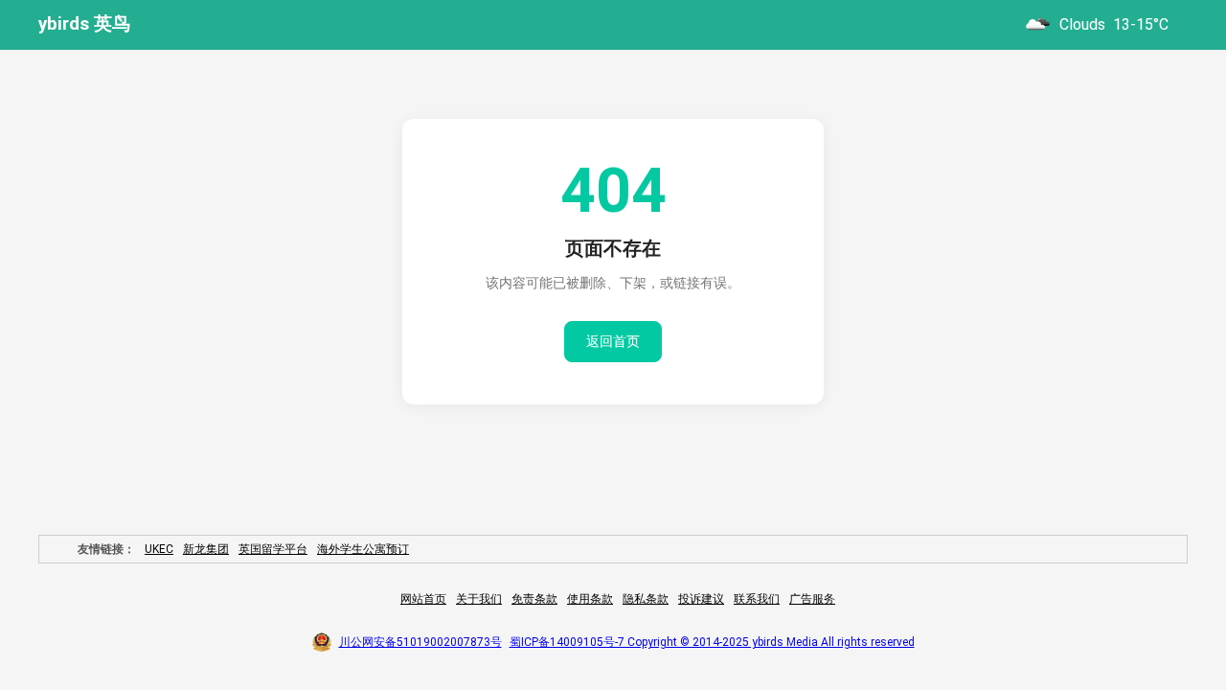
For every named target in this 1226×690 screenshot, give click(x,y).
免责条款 (534, 599)
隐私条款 (646, 599)
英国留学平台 (272, 549)
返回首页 (613, 341)
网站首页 (423, 599)
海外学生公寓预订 (363, 549)
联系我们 (757, 599)
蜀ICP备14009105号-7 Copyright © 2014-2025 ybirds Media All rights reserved (712, 642)
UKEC (159, 549)
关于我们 (479, 599)
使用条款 (590, 599)
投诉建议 (701, 599)
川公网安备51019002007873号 (420, 642)
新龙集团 (206, 549)
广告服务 (812, 599)
